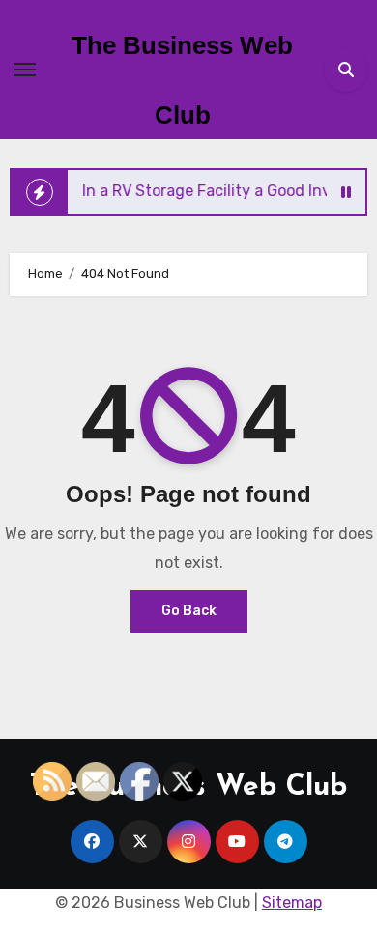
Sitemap (292, 902)
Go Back (189, 611)
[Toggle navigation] (25, 69)
